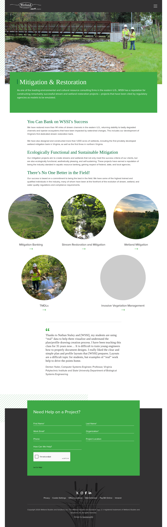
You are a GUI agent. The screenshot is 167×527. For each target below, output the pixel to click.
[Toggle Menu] (155, 6)
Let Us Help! (37, 467)
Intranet (118, 498)
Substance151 (88, 517)
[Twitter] (77, 493)
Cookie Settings (59, 498)
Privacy (47, 498)
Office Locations (75, 498)
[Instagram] (82, 493)
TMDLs (44, 305)
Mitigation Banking (31, 244)
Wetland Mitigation (136, 244)
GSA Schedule (91, 498)
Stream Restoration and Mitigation (83, 244)
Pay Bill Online (106, 498)
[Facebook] (86, 493)
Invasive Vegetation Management (123, 305)
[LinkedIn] (90, 493)
